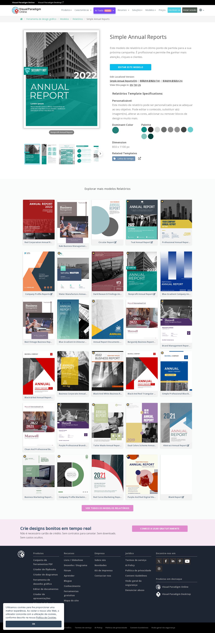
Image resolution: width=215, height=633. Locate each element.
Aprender (69, 575)
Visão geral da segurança (163, 627)
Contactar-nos (103, 575)
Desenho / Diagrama (75, 565)
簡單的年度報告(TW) (150, 80)
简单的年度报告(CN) (173, 80)
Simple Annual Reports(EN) (123, 80)
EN (131, 84)
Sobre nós (100, 560)
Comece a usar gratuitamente (159, 528)
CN (139, 84)
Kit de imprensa (104, 570)
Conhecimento (72, 586)
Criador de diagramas (45, 574)
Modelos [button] (149, 9)
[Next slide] (100, 154)
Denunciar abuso (134, 590)
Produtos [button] (65, 9)
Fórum (67, 570)
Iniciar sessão (189, 9)
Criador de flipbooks (44, 569)
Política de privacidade (138, 570)
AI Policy (130, 565)
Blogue (68, 580)
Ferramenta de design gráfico (41, 18)
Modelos (64, 18)
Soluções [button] (136, 9)
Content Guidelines (136, 575)
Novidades (101, 565)
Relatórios (78, 18)
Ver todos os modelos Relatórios (107, 508)
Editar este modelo (130, 67)
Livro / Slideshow (73, 560)
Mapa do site (71, 600)
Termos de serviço (135, 560)
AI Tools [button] (102, 10)
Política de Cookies (46, 617)
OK (33, 624)
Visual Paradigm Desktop (50, 2)
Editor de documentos (45, 589)
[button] (83, 10)
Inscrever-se (174, 9)
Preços (162, 9)
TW (135, 84)
